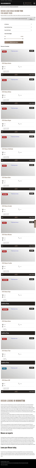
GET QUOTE (31, 50)
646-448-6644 (28, 3)
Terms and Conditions (4, 464)
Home (2, 6)
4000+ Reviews (10, 0)
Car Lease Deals (7, 6)
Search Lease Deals (14, 42)
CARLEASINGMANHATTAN (6, 3)
